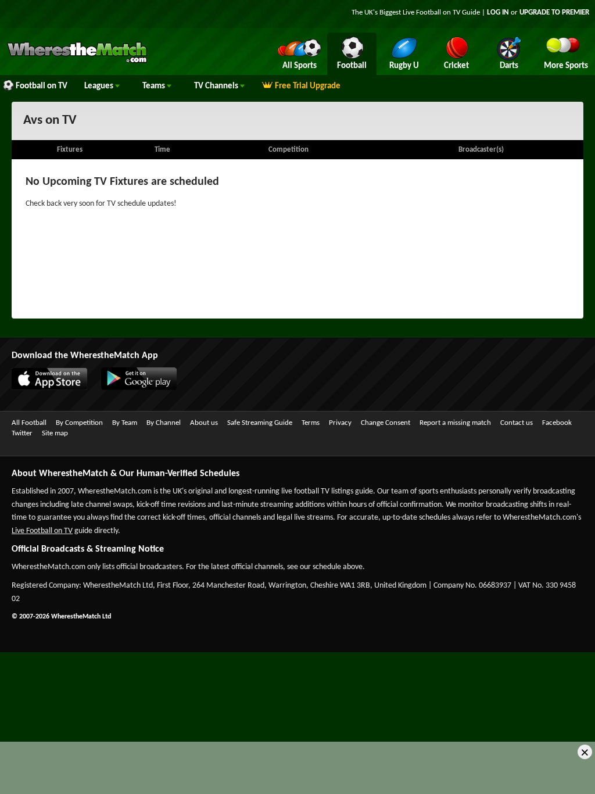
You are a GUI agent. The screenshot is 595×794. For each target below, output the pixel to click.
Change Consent (385, 423)
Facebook (557, 423)
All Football (29, 423)
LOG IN (498, 12)
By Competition (79, 423)
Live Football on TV (431, 12)
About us (204, 423)
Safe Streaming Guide (259, 423)
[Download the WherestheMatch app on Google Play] (133, 387)
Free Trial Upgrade (307, 86)
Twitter (22, 433)
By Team (124, 423)
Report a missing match (455, 423)
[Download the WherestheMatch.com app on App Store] (43, 387)
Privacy (340, 423)
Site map (55, 433)
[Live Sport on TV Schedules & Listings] (77, 61)
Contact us (516, 423)
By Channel (163, 423)
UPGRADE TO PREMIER (554, 12)
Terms (311, 423)
